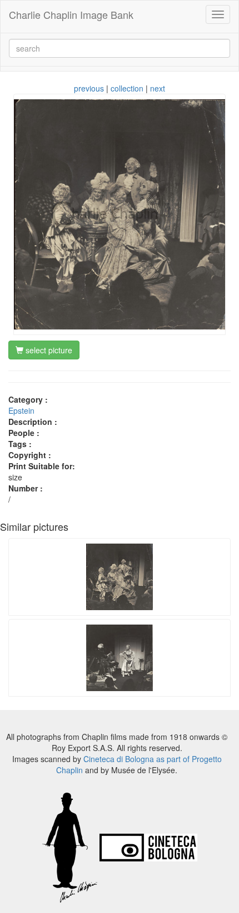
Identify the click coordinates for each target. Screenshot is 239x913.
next (157, 88)
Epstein (21, 410)
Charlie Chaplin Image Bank (71, 14)
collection (127, 88)
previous (89, 88)
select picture (47, 350)
